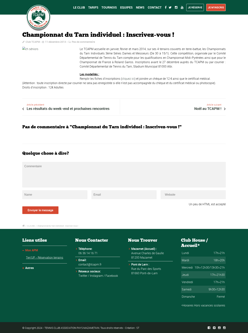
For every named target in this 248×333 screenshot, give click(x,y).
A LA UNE (31, 226)
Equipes (126, 7)
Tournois (109, 7)
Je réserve (195, 7)
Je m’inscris (216, 7)
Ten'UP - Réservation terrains (44, 257)
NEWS (140, 7)
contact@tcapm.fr (89, 264)
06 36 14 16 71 (88, 253)
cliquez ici (128, 79)
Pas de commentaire (83, 41)
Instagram (96, 276)
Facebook (111, 276)
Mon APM (31, 250)
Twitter (82, 276)
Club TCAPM (33, 41)
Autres (29, 268)
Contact (155, 7)
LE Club (79, 7)
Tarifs (93, 7)
